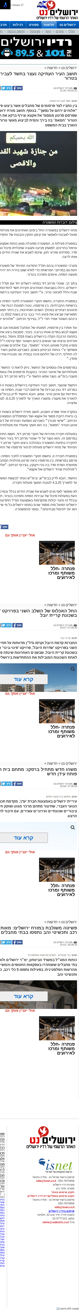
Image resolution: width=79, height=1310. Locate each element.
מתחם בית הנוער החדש (58, 796)
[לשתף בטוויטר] (6, 89)
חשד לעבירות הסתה (60, 101)
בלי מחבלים (63, 955)
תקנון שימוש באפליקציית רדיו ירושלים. (50, 1196)
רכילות (18, 25)
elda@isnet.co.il (46, 1180)
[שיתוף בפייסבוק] (17, 89)
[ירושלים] (56, 20)
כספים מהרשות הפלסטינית (42, 955)
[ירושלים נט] (49, 1149)
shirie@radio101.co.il (55, 1222)
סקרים (60, 31)
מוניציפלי (35, 31)
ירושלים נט (67, 25)
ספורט (34, 25)
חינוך (48, 31)
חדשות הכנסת (16, 31)
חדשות (49, 25)
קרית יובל (65, 638)
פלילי (71, 31)
